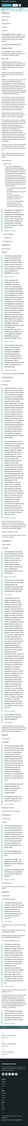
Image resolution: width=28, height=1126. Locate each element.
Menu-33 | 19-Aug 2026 (9, 1043)
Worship (3, 1049)
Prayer (3, 1027)
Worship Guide (6, 5)
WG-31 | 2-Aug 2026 (8, 1052)
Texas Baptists (10, 1120)
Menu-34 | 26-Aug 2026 (9, 1035)
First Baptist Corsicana (9, 1)
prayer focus (23, 1027)
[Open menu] (20, 5)
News (15, 5)
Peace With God (18, 1120)
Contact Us (4, 1117)
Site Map (4, 1120)
